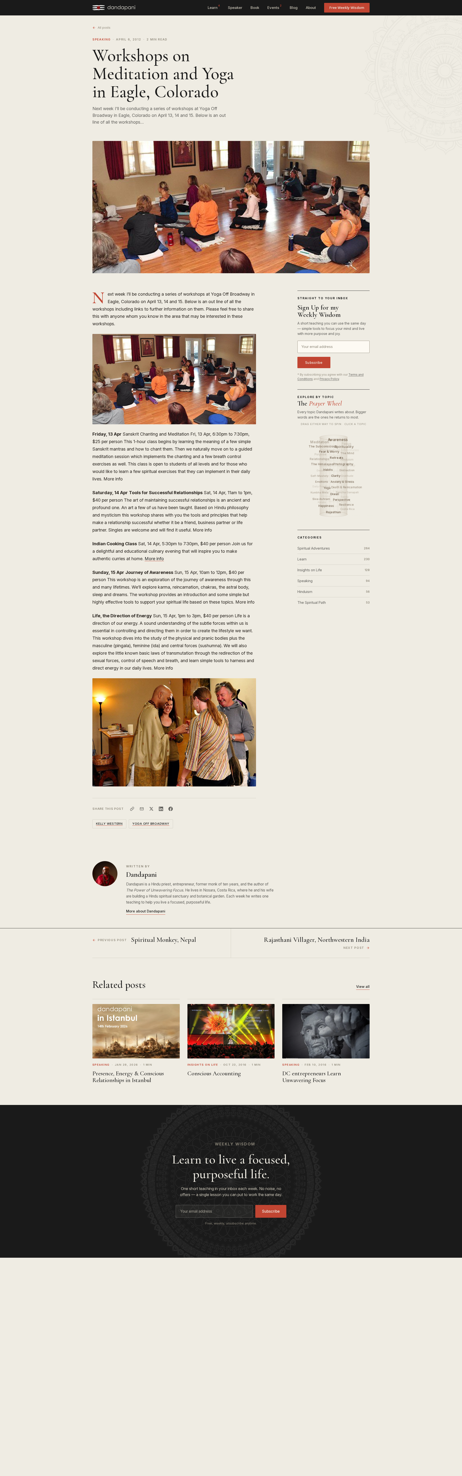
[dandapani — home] (113, 7)
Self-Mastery (319, 475)
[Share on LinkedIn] (161, 808)
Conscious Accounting (214, 1073)
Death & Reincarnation (346, 487)
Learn (214, 7)
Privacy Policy (329, 379)
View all (363, 986)
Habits (328, 470)
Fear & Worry (330, 451)
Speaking (101, 39)
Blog (294, 7)
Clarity (336, 476)
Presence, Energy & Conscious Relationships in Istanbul (128, 1077)
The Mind (347, 453)
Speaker (235, 7)
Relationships (320, 458)
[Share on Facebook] (170, 808)
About (311, 7)
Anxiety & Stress (343, 482)
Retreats (337, 457)
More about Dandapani (145, 911)
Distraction (347, 470)
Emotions (321, 481)
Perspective (342, 499)
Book (254, 7)
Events (274, 7)
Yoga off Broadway (150, 823)
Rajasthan (334, 512)
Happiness (326, 505)
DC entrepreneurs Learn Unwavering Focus (311, 1077)
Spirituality (344, 446)
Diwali (335, 494)
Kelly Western (109, 823)
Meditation (319, 442)
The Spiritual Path (333, 602)
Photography (344, 464)
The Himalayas (322, 464)
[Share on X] (151, 808)
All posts (104, 27)
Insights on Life (333, 570)
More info (154, 558)
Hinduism (333, 592)
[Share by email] (141, 808)
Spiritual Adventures (333, 548)
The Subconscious (323, 446)
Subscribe (314, 362)
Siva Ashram (321, 499)
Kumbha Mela (319, 492)
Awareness (338, 439)
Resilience (346, 504)
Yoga (327, 488)
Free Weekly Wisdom (346, 7)
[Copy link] (132, 808)
